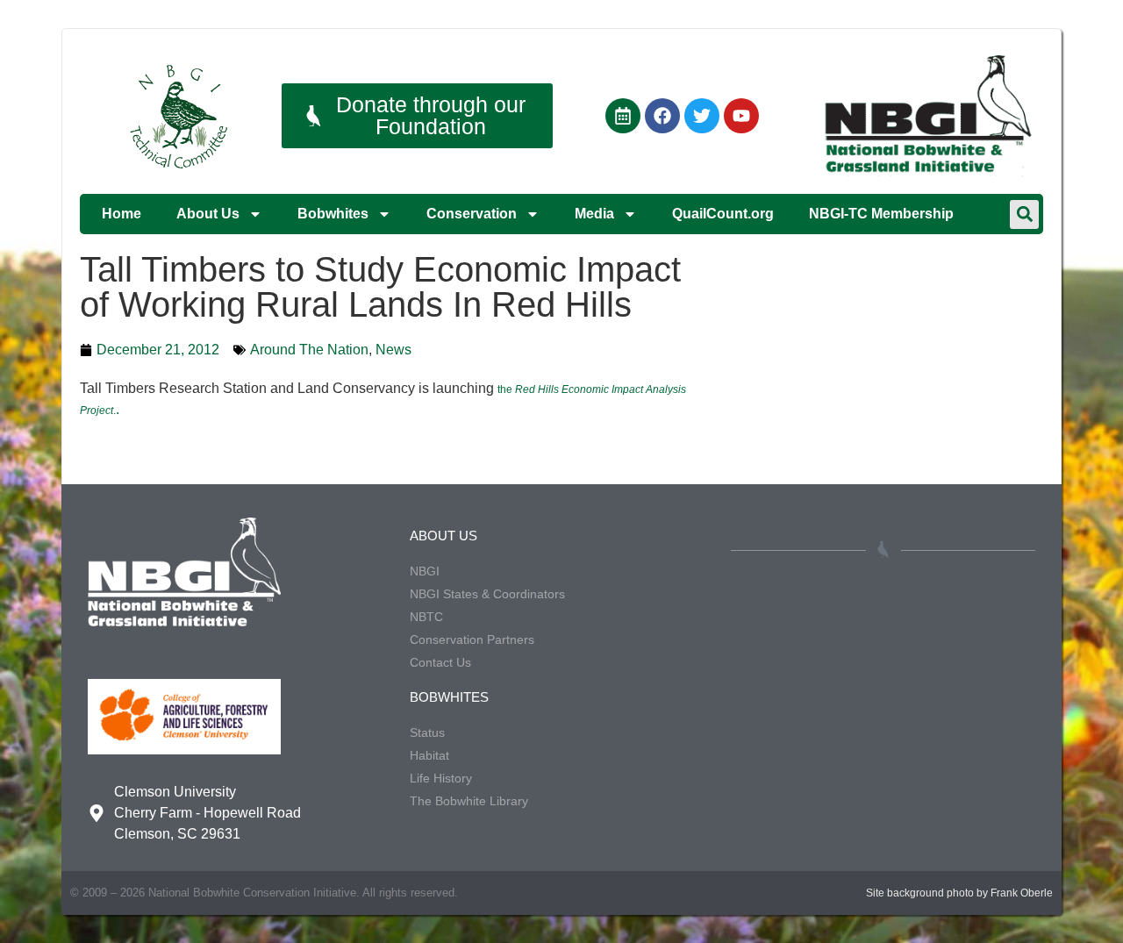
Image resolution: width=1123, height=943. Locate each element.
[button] (1024, 214)
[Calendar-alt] (622, 115)
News (393, 349)
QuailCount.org (723, 213)
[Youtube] (741, 115)
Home (121, 213)
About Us (208, 213)
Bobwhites (332, 213)
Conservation (471, 213)
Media (594, 213)
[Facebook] (662, 115)
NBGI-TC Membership (881, 213)
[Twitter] (701, 115)
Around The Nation (309, 349)
